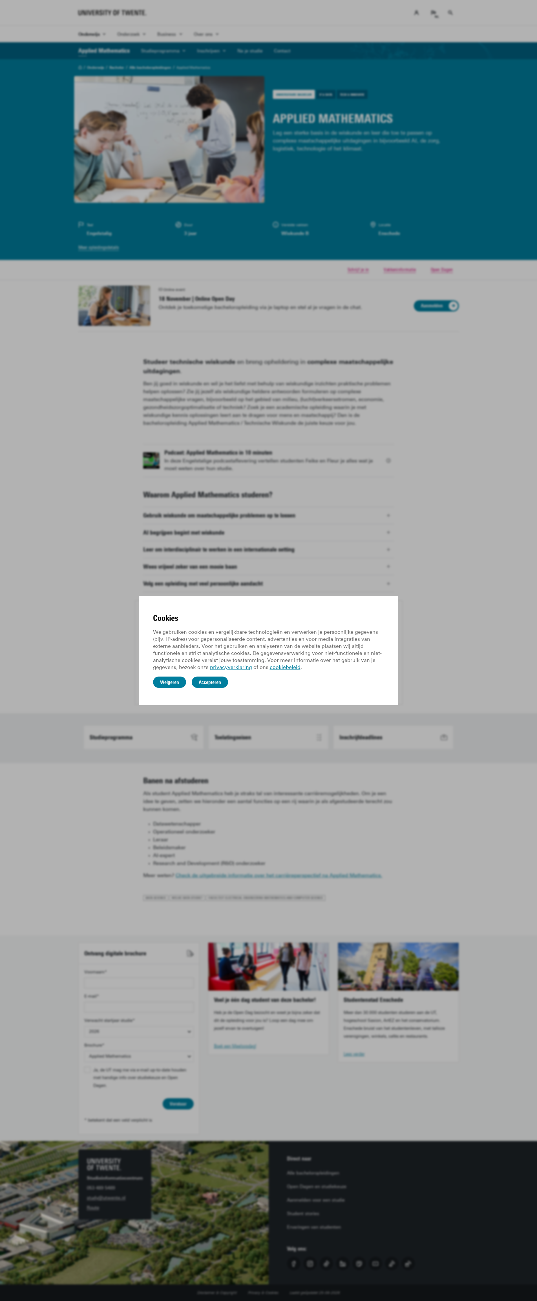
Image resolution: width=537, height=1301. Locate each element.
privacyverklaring (231, 667)
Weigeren (169, 682)
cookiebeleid (285, 667)
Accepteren (210, 682)
